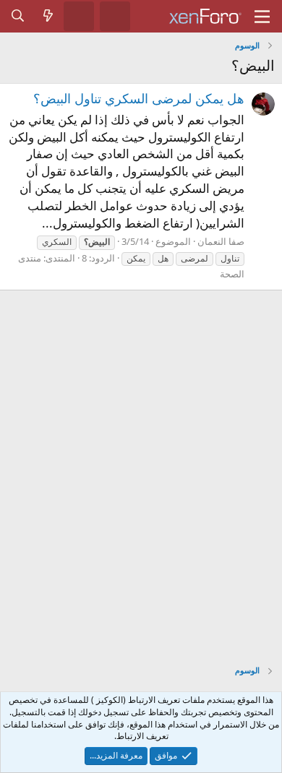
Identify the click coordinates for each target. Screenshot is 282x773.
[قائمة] (262, 16)
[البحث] (18, 15)
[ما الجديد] (48, 15)
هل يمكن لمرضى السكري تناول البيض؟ (138, 98)
